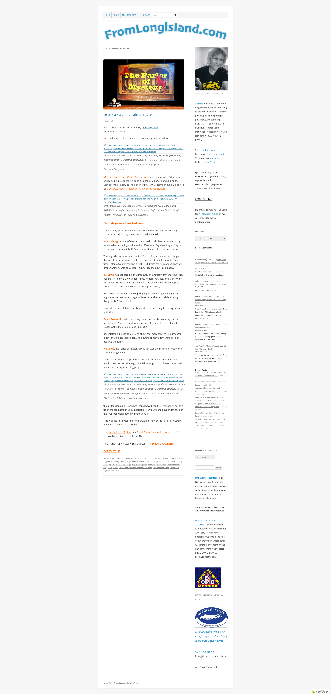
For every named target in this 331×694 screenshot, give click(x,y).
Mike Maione (161, 464)
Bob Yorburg (114, 461)
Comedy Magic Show (128, 461)
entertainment (132, 458)
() (150, 127)
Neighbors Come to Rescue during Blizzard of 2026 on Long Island (210, 299)
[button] (175, 15)
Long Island (156, 458)
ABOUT (116, 15)
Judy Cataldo (200, 281)
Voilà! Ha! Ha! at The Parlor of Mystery (128, 114)
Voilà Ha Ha (174, 468)
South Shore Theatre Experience (154, 432)
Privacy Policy (108, 683)
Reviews (165, 458)
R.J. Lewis (114, 468)
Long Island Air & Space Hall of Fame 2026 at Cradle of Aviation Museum (211, 262)
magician (135, 464)
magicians (143, 464)
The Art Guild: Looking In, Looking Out (209, 425)
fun (139, 458)
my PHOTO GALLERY (160, 443)
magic (128, 464)
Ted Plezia (148, 468)
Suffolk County (174, 458)
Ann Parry (199, 346)
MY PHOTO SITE (129, 15)
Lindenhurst (146, 458)
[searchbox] (164, 15)
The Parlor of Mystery (161, 468)
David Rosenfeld (142, 461)
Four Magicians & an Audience (161, 461)
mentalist (151, 464)
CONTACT (145, 15)
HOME (107, 15)
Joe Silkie (112, 464)
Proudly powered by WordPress (126, 683)
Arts (124, 458)
